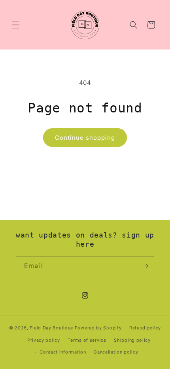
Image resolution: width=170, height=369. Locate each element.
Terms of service (87, 340)
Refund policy (145, 328)
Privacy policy (43, 340)
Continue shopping (85, 137)
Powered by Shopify (98, 328)
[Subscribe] (145, 266)
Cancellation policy (116, 352)
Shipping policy (132, 340)
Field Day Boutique (51, 328)
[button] (16, 25)
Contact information (63, 352)
